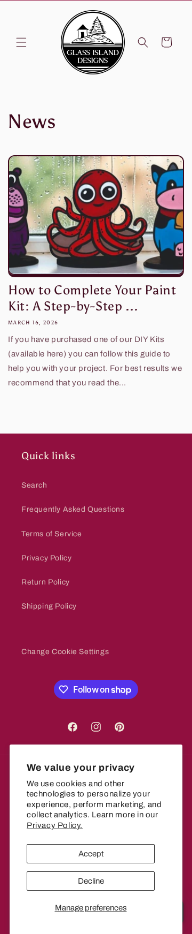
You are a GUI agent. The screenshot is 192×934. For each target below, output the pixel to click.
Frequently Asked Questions (73, 509)
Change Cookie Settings (65, 652)
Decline (91, 881)
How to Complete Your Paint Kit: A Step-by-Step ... (92, 298)
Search (34, 485)
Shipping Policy (49, 606)
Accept (90, 853)
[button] (21, 42)
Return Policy (45, 582)
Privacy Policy (46, 558)
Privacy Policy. (55, 825)
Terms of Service (51, 534)
